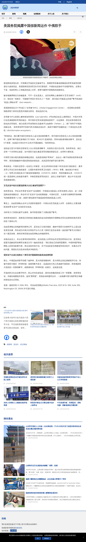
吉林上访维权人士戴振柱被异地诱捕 (15, 403)
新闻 (10, 18)
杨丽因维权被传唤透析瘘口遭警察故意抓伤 (42, 493)
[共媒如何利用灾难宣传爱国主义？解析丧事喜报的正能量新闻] (42, 317)
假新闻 (9, 344)
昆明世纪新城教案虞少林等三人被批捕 (42, 378)
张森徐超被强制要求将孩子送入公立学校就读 (69, 378)
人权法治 (19, 18)
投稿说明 (18, 528)
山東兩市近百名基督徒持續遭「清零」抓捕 (42, 465)
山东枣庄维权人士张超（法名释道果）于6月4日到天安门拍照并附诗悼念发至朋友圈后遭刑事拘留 (53, 427)
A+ (75, 32)
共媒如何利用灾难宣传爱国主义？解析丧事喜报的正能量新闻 (42, 326)
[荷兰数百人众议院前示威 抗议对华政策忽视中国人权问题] (69, 317)
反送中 (16, 344)
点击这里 (13, 530)
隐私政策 (46, 538)
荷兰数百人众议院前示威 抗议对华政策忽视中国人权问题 (69, 326)
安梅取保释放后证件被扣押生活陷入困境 (15, 378)
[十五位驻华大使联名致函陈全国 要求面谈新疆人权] (17, 321)
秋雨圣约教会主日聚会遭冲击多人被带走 (42, 403)
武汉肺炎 (23, 344)
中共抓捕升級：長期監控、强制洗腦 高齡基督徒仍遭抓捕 (69, 403)
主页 (3, 18)
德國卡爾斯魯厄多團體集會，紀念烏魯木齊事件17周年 (46, 479)
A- (80, 32)
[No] (83, 537)
